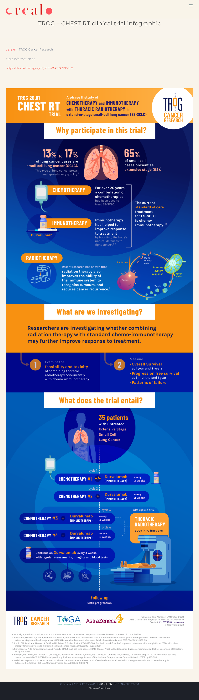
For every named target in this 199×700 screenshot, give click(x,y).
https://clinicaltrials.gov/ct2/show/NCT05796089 (39, 68)
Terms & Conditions (99, 688)
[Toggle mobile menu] (191, 6)
